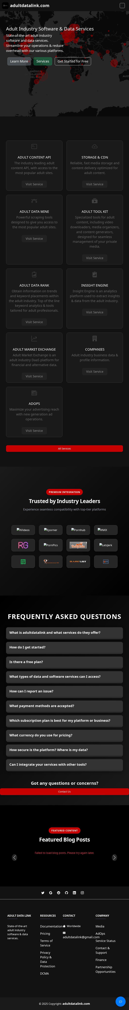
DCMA (44, 973)
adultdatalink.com (76, 1004)
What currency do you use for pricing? (40, 735)
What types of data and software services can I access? (55, 676)
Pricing (45, 933)
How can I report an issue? (31, 691)
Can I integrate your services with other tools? (48, 764)
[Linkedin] (75, 893)
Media (100, 926)
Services (42, 61)
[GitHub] (67, 893)
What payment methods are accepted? (41, 706)
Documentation (51, 926)
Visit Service (34, 184)
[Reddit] (59, 893)
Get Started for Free (73, 61)
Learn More (19, 61)
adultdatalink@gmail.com (81, 937)
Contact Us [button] (64, 791)
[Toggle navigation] (122, 5)
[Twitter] (43, 893)
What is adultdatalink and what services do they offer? (54, 632)
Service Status (106, 941)
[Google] (51, 893)
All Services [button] (64, 448)
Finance (101, 960)
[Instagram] (82, 893)
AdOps (100, 933)
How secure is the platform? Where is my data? (48, 750)
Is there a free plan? (26, 662)
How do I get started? (27, 647)
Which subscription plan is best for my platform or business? (59, 720)
